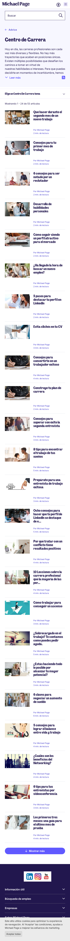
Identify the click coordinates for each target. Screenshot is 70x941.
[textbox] (35, 15)
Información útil (14, 889)
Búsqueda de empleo (18, 898)
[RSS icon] (63, 77)
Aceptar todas (13, 934)
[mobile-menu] (66, 4)
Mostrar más (37, 851)
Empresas (11, 908)
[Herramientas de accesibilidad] (58, 5)
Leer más (15, 77)
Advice (13, 29)
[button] (59, 15)
